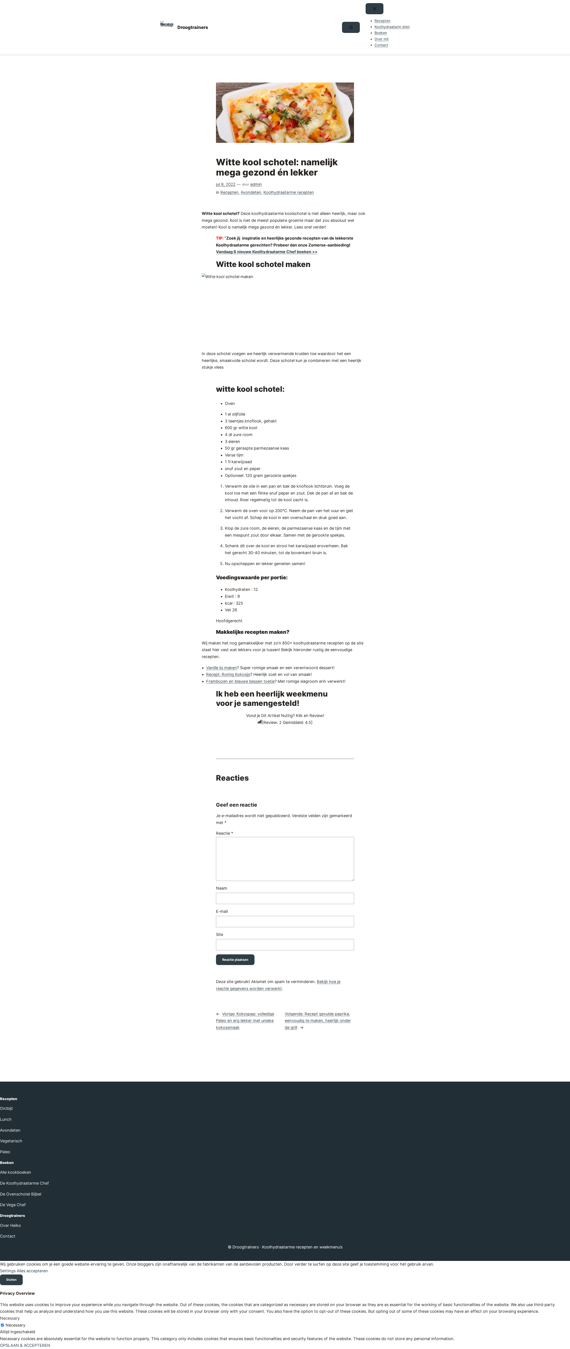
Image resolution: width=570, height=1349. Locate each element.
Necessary (15, 1325)
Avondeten (251, 192)
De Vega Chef (13, 1204)
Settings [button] (8, 1270)
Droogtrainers (192, 27)
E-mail (222, 911)
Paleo (5, 1151)
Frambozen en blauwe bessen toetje (240, 681)
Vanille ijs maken (221, 667)
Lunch (6, 1119)
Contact (7, 1236)
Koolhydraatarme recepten (288, 192)
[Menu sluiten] (374, 8)
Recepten (229, 192)
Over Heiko (10, 1225)
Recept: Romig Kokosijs (228, 674)
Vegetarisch (11, 1141)
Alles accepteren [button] (32, 1270)
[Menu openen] (351, 27)
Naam (221, 888)
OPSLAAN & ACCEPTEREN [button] (25, 1345)
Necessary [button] (10, 1318)
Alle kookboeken (15, 1172)
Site (219, 934)
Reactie (224, 833)
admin (256, 184)
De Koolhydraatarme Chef (24, 1183)
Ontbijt (6, 1108)
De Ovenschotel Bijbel (20, 1194)
